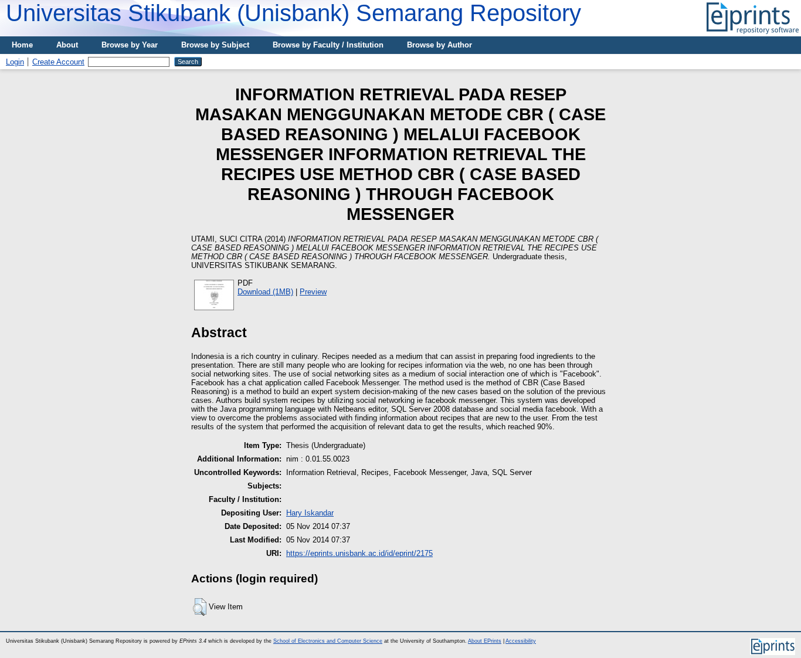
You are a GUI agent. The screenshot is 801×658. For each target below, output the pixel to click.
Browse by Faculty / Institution (328, 44)
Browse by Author (439, 44)
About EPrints (484, 641)
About (67, 44)
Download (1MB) (265, 291)
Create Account (58, 61)
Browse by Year (129, 44)
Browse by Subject (215, 44)
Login (15, 61)
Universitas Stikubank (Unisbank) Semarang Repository (293, 13)
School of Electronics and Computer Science (327, 641)
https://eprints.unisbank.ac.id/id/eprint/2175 (359, 553)
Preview (313, 291)
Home (22, 44)
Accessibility (520, 641)
